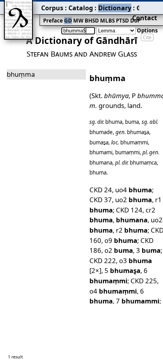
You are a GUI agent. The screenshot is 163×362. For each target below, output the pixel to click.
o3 (135, 260)
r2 (132, 230)
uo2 (133, 199)
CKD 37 (100, 199)
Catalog (80, 8)
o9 (120, 240)
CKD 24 (100, 189)
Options (147, 30)
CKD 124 (129, 209)
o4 (113, 291)
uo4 (133, 189)
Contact (144, 17)
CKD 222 (102, 260)
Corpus (52, 8)
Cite (147, 37)
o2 (118, 250)
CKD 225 (144, 280)
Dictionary (114, 8)
